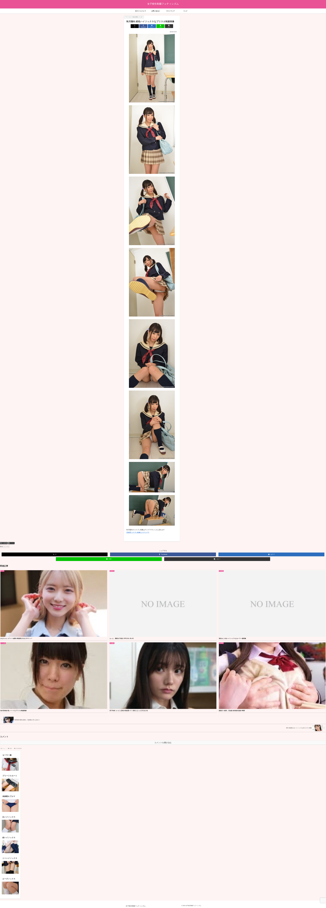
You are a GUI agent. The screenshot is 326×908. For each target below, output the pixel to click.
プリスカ (12, 543)
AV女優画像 (4, 543)
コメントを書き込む (163, 743)
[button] (169, 26)
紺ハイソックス (5, 546)
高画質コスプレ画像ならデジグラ (137, 532)
